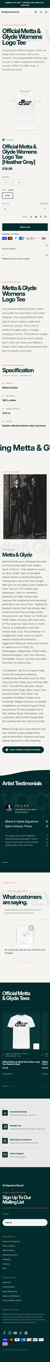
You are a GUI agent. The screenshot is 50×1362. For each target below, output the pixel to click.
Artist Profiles (8, 1287)
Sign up (8, 1222)
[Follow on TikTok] (20, 1333)
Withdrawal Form (10, 1255)
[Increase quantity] (19, 182)
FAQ (4, 1268)
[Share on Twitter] (36, 216)
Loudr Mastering (9, 1291)
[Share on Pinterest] (40, 216)
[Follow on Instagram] (10, 1333)
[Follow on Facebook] (4, 1333)
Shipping (6, 1259)
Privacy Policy (8, 1246)
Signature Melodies (11, 1296)
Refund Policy (8, 1250)
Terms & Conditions (11, 1241)
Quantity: (6, 177)
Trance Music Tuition (11, 1300)
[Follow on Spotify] (26, 1333)
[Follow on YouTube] (15, 1333)
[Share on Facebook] (31, 216)
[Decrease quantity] (5, 182)
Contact (6, 1264)
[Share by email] (45, 216)
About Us (6, 1282)
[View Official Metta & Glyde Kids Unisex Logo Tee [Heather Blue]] (21, 1044)
